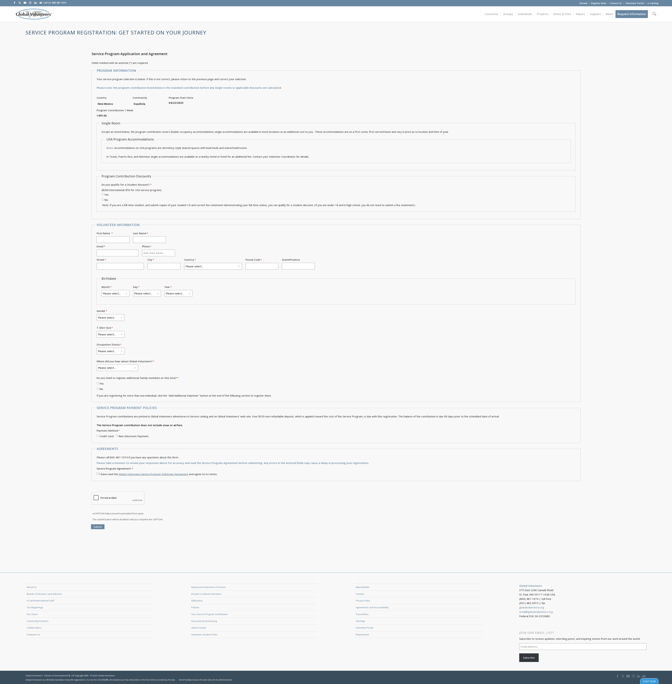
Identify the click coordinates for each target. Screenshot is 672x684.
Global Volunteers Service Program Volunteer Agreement (153, 474)
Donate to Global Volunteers (206, 593)
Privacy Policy (363, 600)
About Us (31, 587)
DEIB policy (197, 600)
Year (167, 287)
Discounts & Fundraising (204, 621)
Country (102, 97)
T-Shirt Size (104, 327)
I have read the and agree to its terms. (158, 474)
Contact (360, 593)
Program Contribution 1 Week (115, 110)
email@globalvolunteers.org (536, 612)
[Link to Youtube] (25, 2)
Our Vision (32, 614)
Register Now (598, 3)
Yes (106, 194)
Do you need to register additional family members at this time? (137, 378)
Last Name (139, 233)
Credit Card (107, 436)
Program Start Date (181, 97)
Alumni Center (198, 627)
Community (140, 97)
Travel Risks (362, 614)
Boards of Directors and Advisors (44, 593)
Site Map (360, 621)
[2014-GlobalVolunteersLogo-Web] (33, 14)
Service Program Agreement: (114, 468)
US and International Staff (40, 600)
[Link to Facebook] (14, 2)
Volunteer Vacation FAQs (204, 634)
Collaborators (34, 627)
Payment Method (107, 430)
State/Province (291, 259)
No (106, 200)
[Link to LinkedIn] (35, 2)
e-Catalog (653, 3)
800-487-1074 (59, 2)
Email (100, 246)
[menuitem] (583, 3)
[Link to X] (19, 2)
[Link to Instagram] (30, 2)
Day (135, 287)
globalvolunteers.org (531, 607)
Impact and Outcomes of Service (208, 587)
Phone (146, 246)
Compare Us (33, 634)
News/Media (362, 587)
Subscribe (529, 657)
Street (100, 259)
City (149, 259)
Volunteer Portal (634, 3)
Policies (195, 607)
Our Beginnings (35, 607)
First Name (104, 233)
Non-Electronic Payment (134, 436)
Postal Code (253, 259)
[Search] (654, 14)
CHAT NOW (649, 681)
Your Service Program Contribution (209, 614)
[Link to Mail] (40, 2)
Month (106, 287)
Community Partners (37, 621)
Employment (362, 634)
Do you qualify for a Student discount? (126, 184)
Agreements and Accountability (372, 607)
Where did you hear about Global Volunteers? (124, 361)
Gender (101, 311)
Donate (583, 3)
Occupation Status (108, 344)
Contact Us (616, 3)
